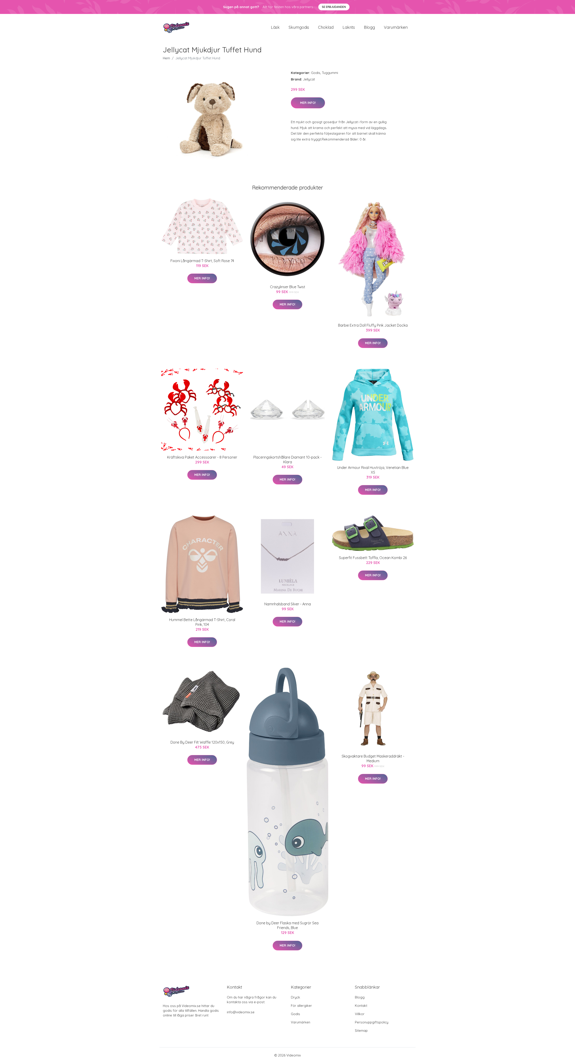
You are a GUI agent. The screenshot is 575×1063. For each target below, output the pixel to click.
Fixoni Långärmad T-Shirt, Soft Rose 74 (202, 261)
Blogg (369, 27)
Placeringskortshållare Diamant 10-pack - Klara (287, 459)
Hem (166, 58)
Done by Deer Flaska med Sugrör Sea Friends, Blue (287, 925)
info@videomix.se (240, 1012)
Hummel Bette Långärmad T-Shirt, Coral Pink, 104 (202, 622)
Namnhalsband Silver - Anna (287, 604)
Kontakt (361, 1005)
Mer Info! (308, 103)
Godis (315, 73)
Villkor (360, 1014)
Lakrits (349, 27)
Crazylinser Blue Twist (287, 287)
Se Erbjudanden (334, 7)
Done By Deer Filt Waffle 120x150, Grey (202, 742)
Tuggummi (330, 73)
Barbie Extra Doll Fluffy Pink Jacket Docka (373, 325)
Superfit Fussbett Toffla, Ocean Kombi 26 (373, 557)
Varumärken (396, 27)
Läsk (275, 27)
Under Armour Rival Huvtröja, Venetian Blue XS (373, 470)
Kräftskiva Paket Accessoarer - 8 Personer (202, 457)
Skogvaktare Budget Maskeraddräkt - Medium (373, 758)
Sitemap (361, 1030)
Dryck (295, 997)
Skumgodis (299, 27)
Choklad (326, 27)
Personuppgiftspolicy (371, 1022)
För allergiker (301, 1005)
